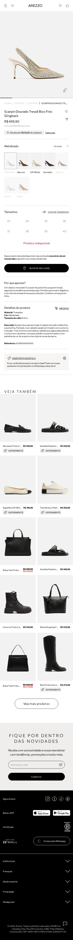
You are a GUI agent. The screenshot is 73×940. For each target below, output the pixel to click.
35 (45, 221)
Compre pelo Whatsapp (54, 841)
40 (64, 231)
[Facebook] (54, 799)
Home (7, 103)
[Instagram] (47, 799)
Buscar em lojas (39, 268)
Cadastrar (36, 776)
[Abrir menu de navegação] (6, 5)
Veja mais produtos (36, 703)
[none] (60, 765)
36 (64, 221)
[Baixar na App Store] (41, 813)
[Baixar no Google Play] (61, 813)
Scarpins (33, 103)
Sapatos (19, 103)
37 (8, 231)
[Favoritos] (60, 5)
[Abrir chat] (65, 924)
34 (27, 221)
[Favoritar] (66, 111)
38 (27, 231)
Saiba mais (50, 132)
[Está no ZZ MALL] (10, 841)
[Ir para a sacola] (67, 5)
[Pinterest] (68, 799)
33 (8, 221)
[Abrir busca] (12, 6)
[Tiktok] (61, 799)
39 (45, 231)
